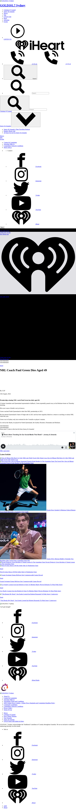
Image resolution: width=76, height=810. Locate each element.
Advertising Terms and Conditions (14, 701)
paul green (6, 451)
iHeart (5, 807)
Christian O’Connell (10, 10)
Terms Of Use (8, 710)
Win (5, 15)
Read (5, 18)
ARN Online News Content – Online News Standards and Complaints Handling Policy (29, 703)
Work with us (8, 147)
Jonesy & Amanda (9, 11)
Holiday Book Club (9, 131)
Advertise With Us (9, 144)
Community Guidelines (10, 705)
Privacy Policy (8, 708)
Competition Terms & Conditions (13, 146)
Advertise (6, 20)
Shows (6, 13)
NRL (1, 451)
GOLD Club (7, 16)
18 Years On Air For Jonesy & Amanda (15, 133)
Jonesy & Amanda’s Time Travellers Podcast (17, 129)
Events (6, 22)
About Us (6, 696)
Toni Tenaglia (8, 718)
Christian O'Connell (6, 111)
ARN (5, 806)
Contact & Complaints (10, 142)
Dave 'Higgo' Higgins (10, 716)
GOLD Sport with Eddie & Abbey (14, 721)
